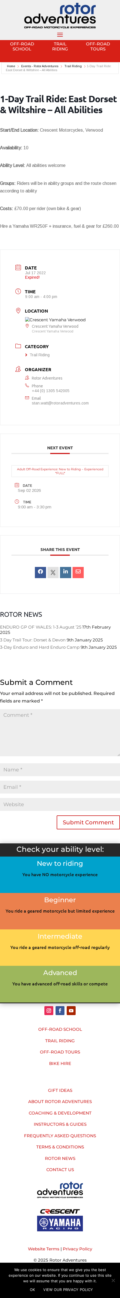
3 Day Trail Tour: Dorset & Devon (33, 640)
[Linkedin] (65, 572)
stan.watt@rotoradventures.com (60, 403)
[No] (113, 1280)
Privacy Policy (77, 1249)
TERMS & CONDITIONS (60, 1147)
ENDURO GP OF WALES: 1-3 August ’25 (40, 627)
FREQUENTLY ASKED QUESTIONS (60, 1135)
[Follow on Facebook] (60, 1010)
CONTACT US (60, 1169)
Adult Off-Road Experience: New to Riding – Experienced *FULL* (60, 471)
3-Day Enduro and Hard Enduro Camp (40, 647)
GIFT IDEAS (60, 1090)
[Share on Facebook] (40, 572)
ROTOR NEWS (60, 1158)
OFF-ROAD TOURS (60, 1052)
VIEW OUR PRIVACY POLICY (68, 1289)
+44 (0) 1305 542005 (50, 391)
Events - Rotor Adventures (39, 66)
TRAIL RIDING (60, 1040)
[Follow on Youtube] (71, 1010)
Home (11, 66)
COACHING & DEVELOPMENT (60, 1113)
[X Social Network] (53, 572)
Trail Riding (73, 66)
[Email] (78, 572)
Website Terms (43, 1249)
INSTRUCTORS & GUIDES (60, 1124)
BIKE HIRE (60, 1063)
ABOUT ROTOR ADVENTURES (60, 1101)
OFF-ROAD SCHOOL (60, 1029)
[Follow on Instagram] (48, 1010)
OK (32, 1289)
